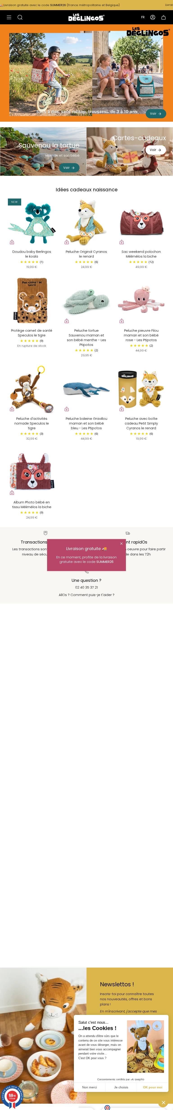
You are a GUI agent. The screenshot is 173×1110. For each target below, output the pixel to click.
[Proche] (121, 543)
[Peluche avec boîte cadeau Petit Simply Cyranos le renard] (141, 389)
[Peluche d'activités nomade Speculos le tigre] (32, 389)
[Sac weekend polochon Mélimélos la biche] (141, 222)
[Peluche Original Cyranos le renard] (86, 222)
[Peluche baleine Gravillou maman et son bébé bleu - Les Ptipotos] (86, 389)
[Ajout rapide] (12, 242)
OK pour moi (152, 1087)
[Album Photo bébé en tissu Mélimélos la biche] (32, 473)
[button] (163, 1102)
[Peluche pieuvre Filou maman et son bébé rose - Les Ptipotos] (141, 301)
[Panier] (163, 17)
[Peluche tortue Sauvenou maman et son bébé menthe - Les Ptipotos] (86, 301)
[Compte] (152, 17)
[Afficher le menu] (9, 17)
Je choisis (121, 1087)
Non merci (89, 1087)
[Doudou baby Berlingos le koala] (32, 222)
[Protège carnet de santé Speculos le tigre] (32, 301)
